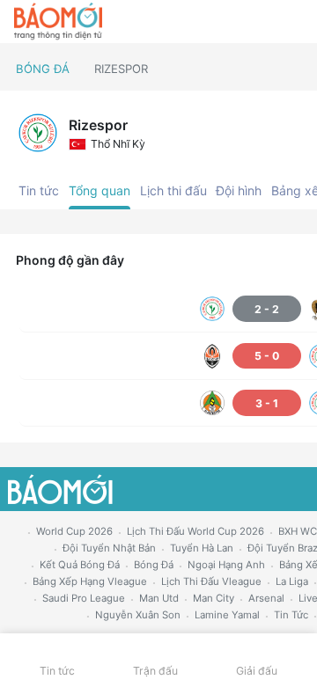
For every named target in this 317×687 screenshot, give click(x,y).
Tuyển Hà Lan (201, 548)
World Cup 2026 (74, 531)
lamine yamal (227, 615)
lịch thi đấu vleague (211, 581)
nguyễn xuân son (138, 615)
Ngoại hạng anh (226, 565)
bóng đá (153, 565)
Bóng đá (43, 69)
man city (213, 598)
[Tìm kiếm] (295, 22)
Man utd (159, 598)
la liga (292, 581)
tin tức (291, 615)
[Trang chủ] (58, 22)
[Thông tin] (265, 22)
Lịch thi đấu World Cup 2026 (195, 531)
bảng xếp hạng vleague (90, 581)
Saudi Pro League (83, 598)
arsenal (266, 598)
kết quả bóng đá (80, 565)
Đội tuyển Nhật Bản (109, 548)
